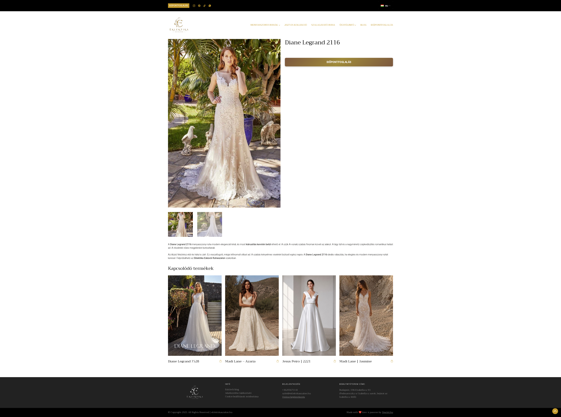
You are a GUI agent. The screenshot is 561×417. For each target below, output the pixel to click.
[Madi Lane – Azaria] (252, 315)
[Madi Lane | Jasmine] (366, 315)
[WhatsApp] (210, 6)
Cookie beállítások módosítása (241, 396)
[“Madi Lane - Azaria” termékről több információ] (277, 361)
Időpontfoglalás (178, 5)
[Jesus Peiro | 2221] (309, 315)
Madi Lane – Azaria (240, 361)
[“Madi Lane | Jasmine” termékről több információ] (392, 361)
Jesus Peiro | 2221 (296, 361)
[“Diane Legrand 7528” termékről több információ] (220, 361)
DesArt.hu (387, 412)
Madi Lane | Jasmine (355, 361)
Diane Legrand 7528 (183, 361)
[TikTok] (204, 6)
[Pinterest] (199, 6)
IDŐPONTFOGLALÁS (339, 62)
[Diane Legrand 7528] (195, 315)
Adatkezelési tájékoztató (238, 393)
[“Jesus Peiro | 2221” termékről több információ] (335, 361)
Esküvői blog (232, 389)
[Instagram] (194, 6)
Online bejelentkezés (293, 397)
